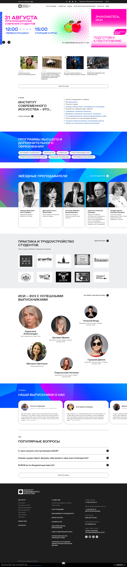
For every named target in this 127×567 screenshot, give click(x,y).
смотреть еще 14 (63, 475)
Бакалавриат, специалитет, (74, 114)
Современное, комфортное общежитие (78, 111)
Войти (107, 1)
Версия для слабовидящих (24, 1)
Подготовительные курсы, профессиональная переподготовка (86, 116)
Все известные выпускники (94, 295)
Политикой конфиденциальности (35, 565)
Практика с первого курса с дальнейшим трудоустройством (85, 106)
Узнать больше (24, 116)
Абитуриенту (21, 517)
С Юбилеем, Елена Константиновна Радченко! (27, 73)
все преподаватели (97, 176)
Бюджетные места (71, 102)
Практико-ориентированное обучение (61, 503)
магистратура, (87, 114)
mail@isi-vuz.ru (91, 517)
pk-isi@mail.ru (90, 524)
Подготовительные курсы (80, 152)
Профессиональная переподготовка (33, 157)
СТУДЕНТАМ (62, 6)
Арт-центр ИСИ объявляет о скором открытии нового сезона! (74, 73)
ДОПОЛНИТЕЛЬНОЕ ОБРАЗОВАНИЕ (84, 6)
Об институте (21, 503)
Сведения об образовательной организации (91, 1)
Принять (120, 565)
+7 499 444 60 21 (91, 502)
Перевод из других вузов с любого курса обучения (82, 123)
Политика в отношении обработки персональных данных (62, 543)
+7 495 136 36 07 (90, 509)
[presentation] (3, 42)
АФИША (69, 6)
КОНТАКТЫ (100, 6)
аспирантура (97, 114)
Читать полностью (30, 420)
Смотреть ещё (63, 86)
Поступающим (51, 6)
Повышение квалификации (59, 157)
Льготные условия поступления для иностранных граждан (85, 121)
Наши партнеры (22, 514)
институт (22, 500)
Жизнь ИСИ (22, 521)
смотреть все (99, 240)
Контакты (22, 525)
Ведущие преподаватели (24, 507)
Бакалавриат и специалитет (30, 152)
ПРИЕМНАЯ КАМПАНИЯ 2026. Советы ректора (96, 73)
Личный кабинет (56, 505)
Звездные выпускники (24, 510)
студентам (56, 500)
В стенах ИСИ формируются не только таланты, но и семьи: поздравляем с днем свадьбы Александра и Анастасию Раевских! (51, 76)
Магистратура (49, 152)
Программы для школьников (83, 157)
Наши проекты (22, 512)
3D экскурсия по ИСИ (24, 505)
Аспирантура (62, 152)
